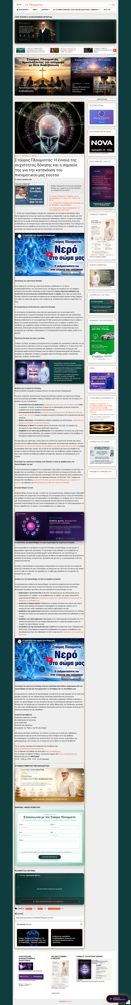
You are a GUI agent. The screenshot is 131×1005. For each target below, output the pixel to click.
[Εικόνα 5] (100, 200)
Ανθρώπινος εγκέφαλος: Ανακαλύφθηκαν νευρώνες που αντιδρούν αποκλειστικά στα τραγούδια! (63, 939)
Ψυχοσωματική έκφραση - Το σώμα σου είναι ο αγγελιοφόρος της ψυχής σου (105, 88)
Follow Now (101, 122)
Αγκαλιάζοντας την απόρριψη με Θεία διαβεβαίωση (103, 50)
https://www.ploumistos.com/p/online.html (29, 749)
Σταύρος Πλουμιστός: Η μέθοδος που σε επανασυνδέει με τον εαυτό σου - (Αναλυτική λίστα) (64, 198)
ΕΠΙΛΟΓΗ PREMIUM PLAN (55, 536)
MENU (35, 9)
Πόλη (52, 832)
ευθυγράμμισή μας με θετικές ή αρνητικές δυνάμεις (52, 482)
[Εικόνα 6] (101, 200)
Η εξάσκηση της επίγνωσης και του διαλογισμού (61, 405)
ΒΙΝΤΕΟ (102, 48)
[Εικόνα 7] (102, 200)
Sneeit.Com (69, 1001)
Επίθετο (52, 824)
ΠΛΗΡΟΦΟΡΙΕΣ (23, 9)
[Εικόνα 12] (106, 200)
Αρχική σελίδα (55, 993)
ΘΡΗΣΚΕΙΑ (107, 48)
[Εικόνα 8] (103, 200)
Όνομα (21, 824)
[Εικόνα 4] (99, 200)
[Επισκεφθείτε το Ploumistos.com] (36, 31)
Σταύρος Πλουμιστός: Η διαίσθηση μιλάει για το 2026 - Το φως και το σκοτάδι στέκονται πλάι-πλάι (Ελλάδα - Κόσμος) (102, 408)
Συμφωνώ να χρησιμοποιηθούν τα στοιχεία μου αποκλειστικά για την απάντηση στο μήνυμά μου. (47, 852)
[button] (102, 184)
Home (17, 156)
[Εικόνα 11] (105, 200)
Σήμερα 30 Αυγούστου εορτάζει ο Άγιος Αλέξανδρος (80, 89)
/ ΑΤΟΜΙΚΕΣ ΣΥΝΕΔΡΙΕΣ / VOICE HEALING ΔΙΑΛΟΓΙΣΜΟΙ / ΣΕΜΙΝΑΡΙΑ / (77, 9)
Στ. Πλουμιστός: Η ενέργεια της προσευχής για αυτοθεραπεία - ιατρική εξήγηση (66, 204)
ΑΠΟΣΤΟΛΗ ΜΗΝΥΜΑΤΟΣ (49, 857)
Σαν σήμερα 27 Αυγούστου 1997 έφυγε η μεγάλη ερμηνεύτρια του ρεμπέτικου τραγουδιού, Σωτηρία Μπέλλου (36, 49)
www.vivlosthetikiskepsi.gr (67, 754)
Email (21, 832)
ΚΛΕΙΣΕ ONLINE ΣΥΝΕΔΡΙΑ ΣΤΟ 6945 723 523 (49, 799)
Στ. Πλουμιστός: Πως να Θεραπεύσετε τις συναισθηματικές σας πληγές (64, 209)
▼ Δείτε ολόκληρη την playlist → (103, 311)
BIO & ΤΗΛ (107, 9)
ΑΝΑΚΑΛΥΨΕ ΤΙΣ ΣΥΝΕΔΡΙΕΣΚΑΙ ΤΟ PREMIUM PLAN (102, 204)
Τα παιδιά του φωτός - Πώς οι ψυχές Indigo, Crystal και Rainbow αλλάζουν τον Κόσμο (69, 50)
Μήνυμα (21, 840)
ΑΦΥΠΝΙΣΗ (45, 9)
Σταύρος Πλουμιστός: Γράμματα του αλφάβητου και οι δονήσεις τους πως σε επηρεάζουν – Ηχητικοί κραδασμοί (32, 940)
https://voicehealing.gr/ (53, 751)
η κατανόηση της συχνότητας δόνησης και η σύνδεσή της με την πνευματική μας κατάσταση (47, 446)
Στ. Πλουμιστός (34, 4)
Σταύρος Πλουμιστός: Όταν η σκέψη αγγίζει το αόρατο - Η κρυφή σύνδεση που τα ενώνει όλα (92, 71)
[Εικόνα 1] (97, 200)
